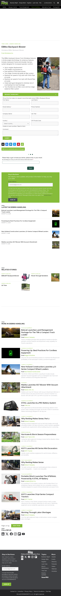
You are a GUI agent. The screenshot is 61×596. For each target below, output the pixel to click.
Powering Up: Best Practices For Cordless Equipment (18, 221)
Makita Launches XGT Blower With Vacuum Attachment (19, 242)
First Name (6, 100)
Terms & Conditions (39, 591)
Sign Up (12, 199)
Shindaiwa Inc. (9, 53)
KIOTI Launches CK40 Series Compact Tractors (37, 495)
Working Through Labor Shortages (36, 512)
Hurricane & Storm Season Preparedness (38, 434)
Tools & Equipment (26, 327)
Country (5, 120)
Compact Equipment (27, 364)
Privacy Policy (15, 197)
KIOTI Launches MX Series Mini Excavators (39, 448)
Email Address (7, 106)
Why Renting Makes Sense (32, 462)
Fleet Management (26, 460)
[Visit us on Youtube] (23, 534)
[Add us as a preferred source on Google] (22, 144)
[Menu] (58, 2)
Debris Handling (15, 44)
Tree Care (4, 44)
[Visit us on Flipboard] (19, 534)
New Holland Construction (32, 371)
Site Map (48, 591)
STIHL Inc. (27, 405)
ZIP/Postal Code (36, 120)
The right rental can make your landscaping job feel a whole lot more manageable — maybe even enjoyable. (39, 468)
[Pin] (18, 144)
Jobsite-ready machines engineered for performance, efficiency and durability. (39, 454)
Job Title (34, 113)
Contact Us (13, 591)
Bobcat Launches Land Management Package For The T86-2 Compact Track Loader (24, 211)
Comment (5, 129)
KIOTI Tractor (28, 451)
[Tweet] (14, 144)
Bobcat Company (29, 337)
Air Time (4, 285)
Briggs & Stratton (29, 355)
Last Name (34, 100)
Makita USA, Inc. (29, 390)
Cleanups (24, 382)
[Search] (54, 2)
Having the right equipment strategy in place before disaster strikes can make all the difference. (40, 440)
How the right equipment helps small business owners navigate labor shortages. (39, 518)
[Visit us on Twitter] (7, 534)
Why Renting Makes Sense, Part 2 (35, 418)
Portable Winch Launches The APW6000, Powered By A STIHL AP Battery (38, 477)
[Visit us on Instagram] (15, 534)
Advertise (20, 591)
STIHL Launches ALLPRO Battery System (38, 403)
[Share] (6, 144)
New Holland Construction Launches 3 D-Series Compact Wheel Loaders (24, 231)
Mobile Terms (47, 195)
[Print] (2, 144)
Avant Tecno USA (29, 437)
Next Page (16, 525)
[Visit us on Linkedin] (2, 534)
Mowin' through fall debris (39, 276)
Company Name (7, 113)
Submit (7, 138)
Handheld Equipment (27, 348)
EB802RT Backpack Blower (10, 276)
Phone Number (35, 106)
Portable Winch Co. (30, 481)
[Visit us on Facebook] (11, 534)
